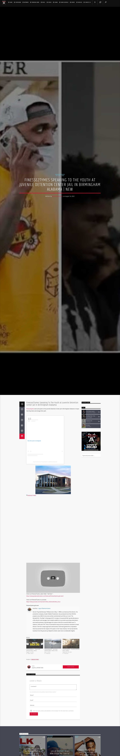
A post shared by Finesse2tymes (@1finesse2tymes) (45, 487)
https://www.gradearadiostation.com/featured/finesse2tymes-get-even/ (45, 622)
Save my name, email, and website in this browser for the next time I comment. (53, 736)
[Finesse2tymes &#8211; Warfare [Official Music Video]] (71, 669)
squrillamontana (57, 208)
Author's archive (70, 693)
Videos (49, 2)
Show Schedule (64, 2)
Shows (56, 2)
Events (73, 2)
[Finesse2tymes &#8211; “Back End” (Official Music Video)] (34, 669)
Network (26, 2)
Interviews (18, 2)
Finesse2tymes (30, 434)
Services (80, 2)
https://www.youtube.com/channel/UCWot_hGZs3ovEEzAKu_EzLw (43, 627)
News (63, 187)
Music (43, 2)
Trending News (35, 2)
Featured (58, 187)
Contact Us (88, 2)
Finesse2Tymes (35, 685)
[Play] (53, 603)
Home (11, 2)
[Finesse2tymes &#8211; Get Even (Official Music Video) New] (52, 669)
